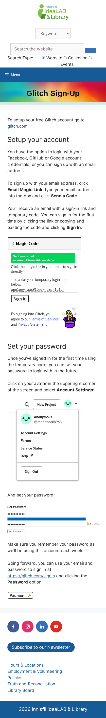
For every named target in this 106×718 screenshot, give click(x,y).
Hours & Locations (25, 665)
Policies (14, 677)
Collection (77, 57)
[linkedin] (42, 626)
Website (53, 57)
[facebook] (13, 626)
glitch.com (17, 126)
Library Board (20, 690)
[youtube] (56, 626)
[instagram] (28, 626)
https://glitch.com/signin (31, 575)
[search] (90, 50)
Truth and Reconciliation (31, 683)
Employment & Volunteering (34, 671)
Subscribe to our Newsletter (41, 647)
